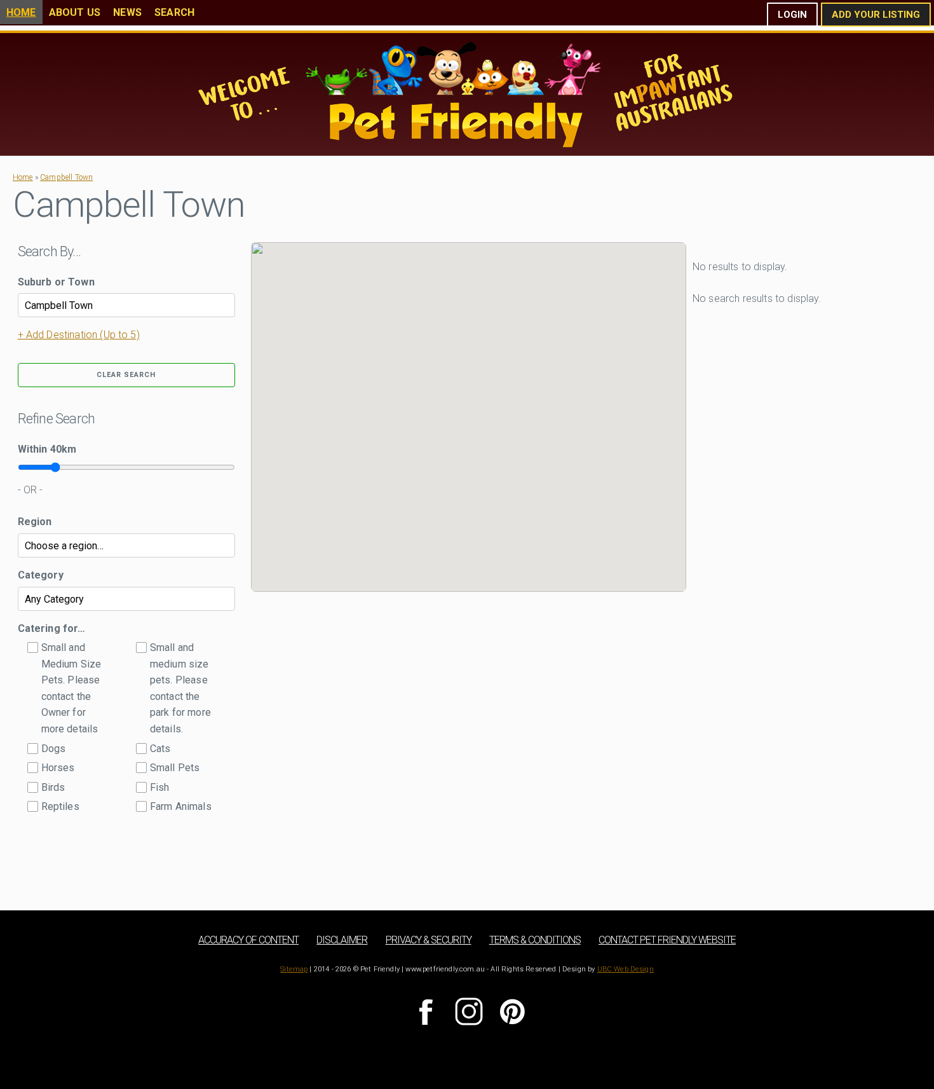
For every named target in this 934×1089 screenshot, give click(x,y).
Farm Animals (181, 806)
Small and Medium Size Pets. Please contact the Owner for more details (71, 688)
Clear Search (126, 375)
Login (792, 14)
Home (21, 12)
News (127, 12)
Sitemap (294, 969)
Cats (160, 749)
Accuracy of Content (248, 940)
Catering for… (52, 628)
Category (41, 575)
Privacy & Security (428, 940)
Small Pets (175, 768)
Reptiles (60, 806)
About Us (74, 12)
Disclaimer (341, 940)
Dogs (53, 749)
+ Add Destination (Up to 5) (79, 335)
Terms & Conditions (535, 940)
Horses (58, 768)
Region (35, 522)
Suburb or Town (56, 282)
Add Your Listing (876, 14)
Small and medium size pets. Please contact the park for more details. (180, 688)
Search (174, 12)
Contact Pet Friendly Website (667, 940)
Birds (53, 787)
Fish (160, 787)
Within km (47, 449)
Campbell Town (66, 177)
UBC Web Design (625, 969)
